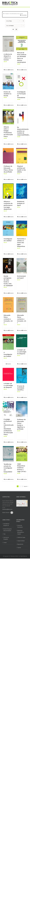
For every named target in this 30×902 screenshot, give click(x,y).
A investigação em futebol (8, 354)
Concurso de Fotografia (6, 538)
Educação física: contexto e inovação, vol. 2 (8, 319)
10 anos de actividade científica (20, 388)
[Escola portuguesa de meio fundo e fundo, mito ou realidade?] (8, 266)
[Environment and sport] (22, 266)
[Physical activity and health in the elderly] (22, 156)
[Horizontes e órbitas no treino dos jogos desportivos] (22, 228)
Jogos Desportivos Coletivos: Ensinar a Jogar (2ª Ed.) (21, 467)
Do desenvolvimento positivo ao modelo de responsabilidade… (23, 131)
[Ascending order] (23, 21)
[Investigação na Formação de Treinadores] (22, 81)
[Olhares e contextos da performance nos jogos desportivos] (8, 191)
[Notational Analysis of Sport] (22, 191)
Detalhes (11, 69)
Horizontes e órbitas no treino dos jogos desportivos (21, 242)
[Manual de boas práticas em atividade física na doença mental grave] (22, 43)
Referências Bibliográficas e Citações (20, 532)
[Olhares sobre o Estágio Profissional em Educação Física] (8, 117)
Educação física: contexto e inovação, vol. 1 (21, 319)
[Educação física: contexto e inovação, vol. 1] (22, 305)
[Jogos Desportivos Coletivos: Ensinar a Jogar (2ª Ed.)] (22, 453)
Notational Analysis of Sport (20, 203)
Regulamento (20, 544)
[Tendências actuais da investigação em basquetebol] (8, 454)
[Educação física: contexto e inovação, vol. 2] (8, 305)
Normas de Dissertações (20, 526)
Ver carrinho (24, 15)
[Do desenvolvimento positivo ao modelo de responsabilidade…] (22, 117)
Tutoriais (19, 547)
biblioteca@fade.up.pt (7, 509)
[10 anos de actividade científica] (22, 376)
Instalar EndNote (21, 540)
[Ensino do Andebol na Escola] (8, 81)
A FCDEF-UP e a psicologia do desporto (21, 352)
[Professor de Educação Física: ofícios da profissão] (8, 156)
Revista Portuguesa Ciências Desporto (7, 529)
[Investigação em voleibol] (8, 228)
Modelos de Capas (21, 537)
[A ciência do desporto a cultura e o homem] (8, 44)
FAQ (4, 534)
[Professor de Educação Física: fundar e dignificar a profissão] (22, 409)
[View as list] (16, 29)
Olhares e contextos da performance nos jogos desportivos (8, 205)
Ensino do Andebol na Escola (7, 93)
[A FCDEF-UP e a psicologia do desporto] (22, 340)
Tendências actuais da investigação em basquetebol (8, 468)
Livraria (4, 542)
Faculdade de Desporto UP (6, 524)
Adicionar (6, 69)
